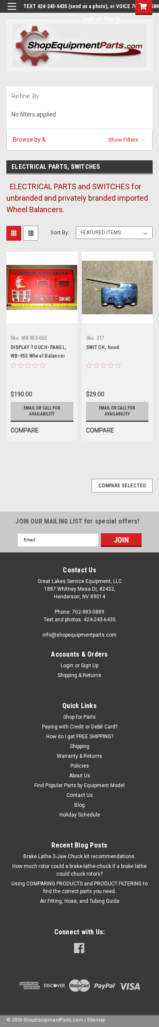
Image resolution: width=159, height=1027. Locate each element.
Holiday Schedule (79, 815)
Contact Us (80, 795)
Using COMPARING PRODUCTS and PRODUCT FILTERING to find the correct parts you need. (79, 887)
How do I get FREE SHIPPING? (79, 737)
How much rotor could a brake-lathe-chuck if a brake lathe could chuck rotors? (79, 870)
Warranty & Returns (79, 756)
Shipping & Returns (79, 675)
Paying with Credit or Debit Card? (79, 727)
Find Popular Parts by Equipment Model (79, 785)
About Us (79, 776)
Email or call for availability (42, 411)
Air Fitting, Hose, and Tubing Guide (80, 901)
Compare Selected (122, 486)
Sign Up (112, 19)
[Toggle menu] (11, 11)
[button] (79, 140)
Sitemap (96, 1020)
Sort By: (59, 232)
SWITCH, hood (103, 347)
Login (88, 19)
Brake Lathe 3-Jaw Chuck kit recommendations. (79, 856)
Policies (79, 766)
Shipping (79, 746)
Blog (79, 805)
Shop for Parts (79, 717)
